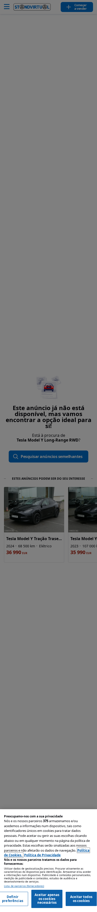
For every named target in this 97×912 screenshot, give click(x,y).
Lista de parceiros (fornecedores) (24, 886)
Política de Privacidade (42, 855)
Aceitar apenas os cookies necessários (47, 899)
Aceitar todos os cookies (81, 899)
